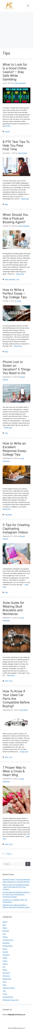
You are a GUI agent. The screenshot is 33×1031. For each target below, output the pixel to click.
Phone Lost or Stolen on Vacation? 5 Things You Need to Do (16, 367)
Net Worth (6, 973)
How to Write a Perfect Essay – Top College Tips (15, 293)
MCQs (5, 970)
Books (5, 928)
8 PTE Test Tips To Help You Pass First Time (16, 145)
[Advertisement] (16, 29)
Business (12, 279)
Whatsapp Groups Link (11, 1000)
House (5, 961)
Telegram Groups (9, 988)
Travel (5, 994)
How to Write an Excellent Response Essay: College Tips (15, 448)
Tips (17, 279)
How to (5, 964)
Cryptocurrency (8, 940)
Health (5, 958)
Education (8, 514)
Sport (5, 982)
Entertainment (8, 946)
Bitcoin (5, 922)
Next (9, 854)
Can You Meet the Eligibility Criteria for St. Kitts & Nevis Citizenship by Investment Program (16, 894)
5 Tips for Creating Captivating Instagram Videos (16, 528)
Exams (5, 949)
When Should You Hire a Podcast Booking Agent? (15, 218)
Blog (6, 204)
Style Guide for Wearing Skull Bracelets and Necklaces (13, 608)
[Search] (27, 864)
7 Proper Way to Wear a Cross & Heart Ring (14, 771)
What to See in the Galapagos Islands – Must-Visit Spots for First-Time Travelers (16, 887)
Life (4, 967)
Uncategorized (8, 997)
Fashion (5, 952)
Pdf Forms (6, 976)
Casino (7, 131)
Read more (6, 126)
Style (7, 681)
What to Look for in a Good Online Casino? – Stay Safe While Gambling (15, 72)
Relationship (7, 979)
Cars (10, 757)
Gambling (6, 955)
